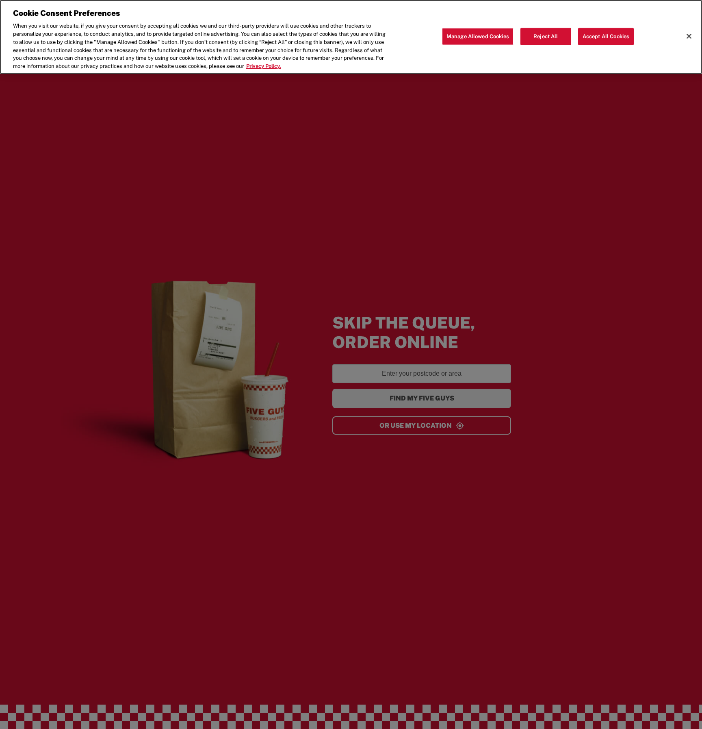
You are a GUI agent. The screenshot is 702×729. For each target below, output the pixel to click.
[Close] (689, 36)
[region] (351, 37)
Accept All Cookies (606, 36)
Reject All (545, 36)
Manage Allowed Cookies (477, 36)
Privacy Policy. (263, 66)
